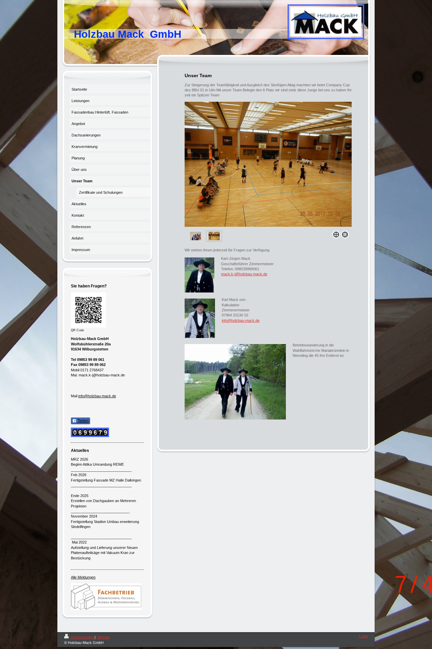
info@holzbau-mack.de (241, 320)
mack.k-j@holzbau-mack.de (244, 274)
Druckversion (82, 637)
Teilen (83, 421)
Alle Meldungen (83, 577)
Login (363, 636)
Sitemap (103, 637)
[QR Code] (88, 310)
